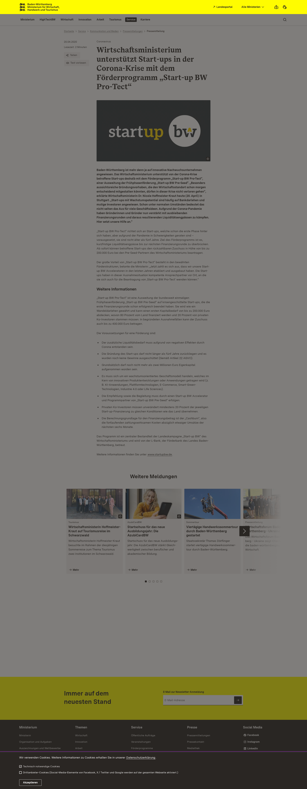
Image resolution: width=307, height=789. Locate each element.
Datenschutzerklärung (140, 757)
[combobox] (253, 7)
